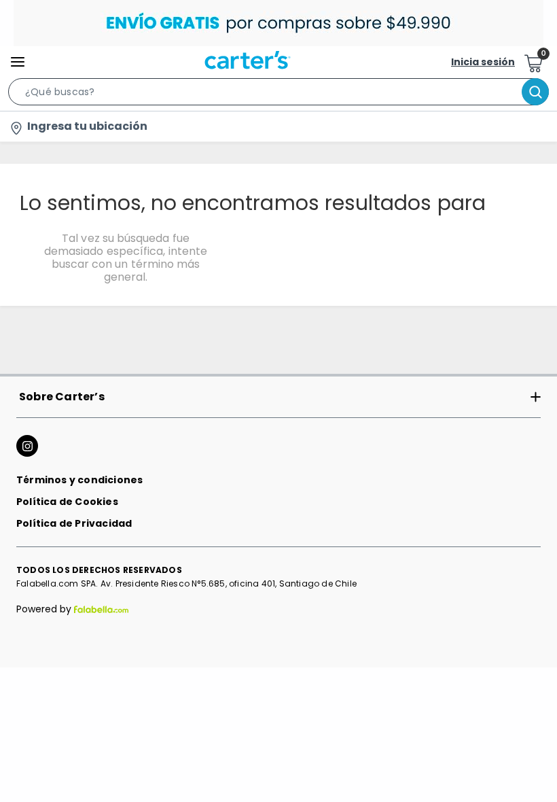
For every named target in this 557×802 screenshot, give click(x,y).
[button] (278, 94)
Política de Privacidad (74, 523)
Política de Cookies (67, 501)
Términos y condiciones (79, 480)
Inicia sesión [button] (483, 62)
